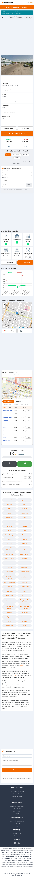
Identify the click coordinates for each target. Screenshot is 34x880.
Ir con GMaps (11, 331)
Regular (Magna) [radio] (8, 401)
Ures (9, 621)
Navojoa (24, 582)
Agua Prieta (24, 500)
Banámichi (9, 517)
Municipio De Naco (24, 572)
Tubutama (25, 617)
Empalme (24, 539)
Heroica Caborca (24, 554)
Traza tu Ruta (17, 811)
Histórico (27, 17)
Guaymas (24, 549)
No (8, 256)
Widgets (17, 814)
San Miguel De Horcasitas (24, 607)
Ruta (29, 410)
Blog (17, 826)
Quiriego (9, 591)
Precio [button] (16, 405)
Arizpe (9, 509)
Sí (3, 256)
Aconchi (9, 500)
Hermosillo (9, 554)
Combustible (5, 171)
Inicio (3, 12)
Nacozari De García (9, 582)
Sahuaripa (9, 601)
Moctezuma (9, 572)
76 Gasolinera (6, 440)
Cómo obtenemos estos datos (17, 191)
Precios (12, 17)
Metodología (17, 833)
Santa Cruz (24, 612)
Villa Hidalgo (24, 621)
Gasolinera (5, 420)
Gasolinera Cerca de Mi (17, 806)
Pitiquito (9, 587)
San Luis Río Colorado (18, 12)
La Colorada (9, 567)
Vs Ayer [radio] (8, 154)
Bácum (9, 513)
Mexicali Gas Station (8, 410)
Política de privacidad (17, 794)
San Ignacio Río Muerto (24, 601)
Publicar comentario (17, 770)
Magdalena (24, 567)
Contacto (17, 799)
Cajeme (24, 526)
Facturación (9, 128)
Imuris (24, 563)
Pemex (4, 414)
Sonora (9, 12)
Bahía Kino (24, 513)
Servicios (19, 17)
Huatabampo (9, 563)
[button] (17, 313)
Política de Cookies (17, 796)
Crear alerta (26, 262)
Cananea (9, 530)
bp (3, 430)
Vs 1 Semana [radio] (16, 154)
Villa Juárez (9, 625)
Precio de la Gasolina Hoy (17, 821)
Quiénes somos (17, 836)
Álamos (9, 504)
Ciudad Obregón (9, 535)
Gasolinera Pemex (7, 417)
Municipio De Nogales (9, 577)
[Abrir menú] (31, 2)
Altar (24, 504)
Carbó (24, 530)
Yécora (25, 625)
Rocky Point (9, 595)
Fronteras (24, 543)
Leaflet (14, 327)
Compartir (10, 262)
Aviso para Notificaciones (17, 791)
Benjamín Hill (25, 522)
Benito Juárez (9, 522)
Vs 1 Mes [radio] (25, 154)
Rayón (24, 591)
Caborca (9, 526)
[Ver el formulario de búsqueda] (28, 2)
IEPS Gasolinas (17, 809)
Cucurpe (24, 535)
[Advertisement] (17, 37)
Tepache (9, 617)
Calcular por (5, 177)
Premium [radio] (18, 401)
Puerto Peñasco (24, 587)
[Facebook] (15, 843)
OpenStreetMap (22, 327)
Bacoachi (24, 509)
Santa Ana (9, 612)
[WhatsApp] (19, 843)
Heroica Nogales (9, 558)
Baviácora (24, 517)
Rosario (24, 595)
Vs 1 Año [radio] (17, 158)
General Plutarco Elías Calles (9, 549)
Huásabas (24, 558)
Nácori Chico (24, 577)
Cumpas (9, 539)
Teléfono (26, 128)
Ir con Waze (26, 331)
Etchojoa (9, 543)
